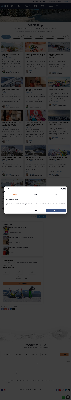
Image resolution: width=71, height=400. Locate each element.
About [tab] (56, 194)
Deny (35, 210)
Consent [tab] (15, 194)
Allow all (56, 210)
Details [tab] (35, 194)
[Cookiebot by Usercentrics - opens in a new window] (60, 189)
